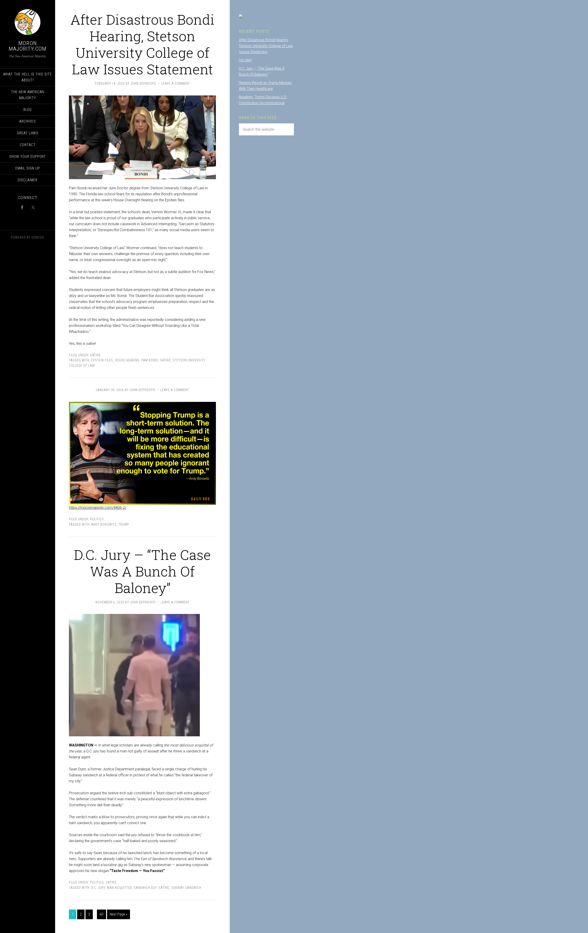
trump (124, 524)
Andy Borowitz (104, 524)
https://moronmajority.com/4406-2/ (97, 507)
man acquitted (119, 888)
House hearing (127, 360)
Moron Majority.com (27, 46)
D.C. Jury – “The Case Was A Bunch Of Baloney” (142, 571)
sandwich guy (145, 888)
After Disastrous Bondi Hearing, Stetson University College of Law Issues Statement (142, 44)
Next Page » (118, 914)
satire (95, 355)
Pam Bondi (149, 360)
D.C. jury (98, 888)
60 (101, 914)
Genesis (37, 237)
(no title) (245, 60)
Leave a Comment (175, 83)
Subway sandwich (186, 888)
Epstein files (102, 360)
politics (97, 519)
